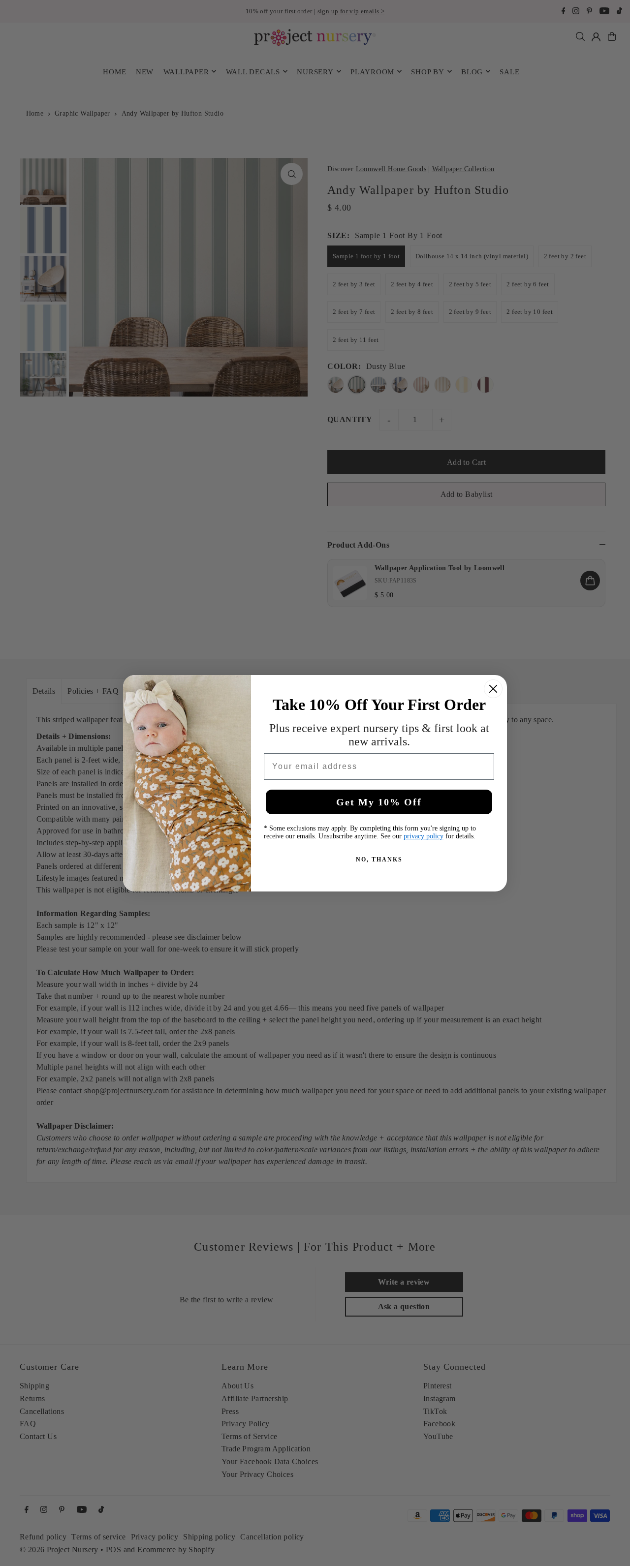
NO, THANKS (379, 859)
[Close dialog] (493, 689)
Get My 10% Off (379, 802)
